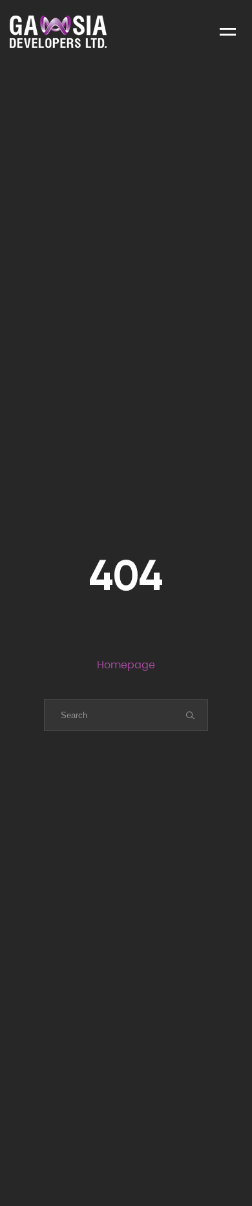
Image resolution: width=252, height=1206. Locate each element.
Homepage (126, 664)
